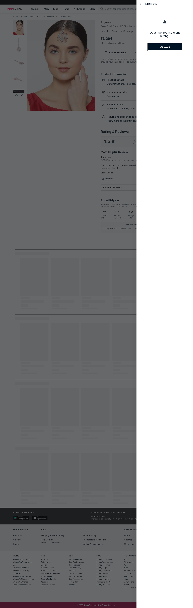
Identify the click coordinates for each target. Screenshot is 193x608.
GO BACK (165, 46)
